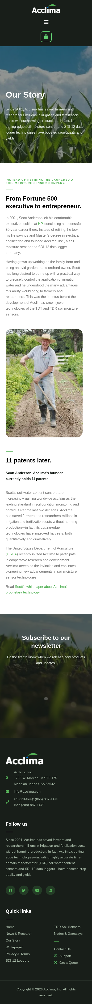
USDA (12, 554)
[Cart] (46, 36)
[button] (46, 22)
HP (40, 224)
